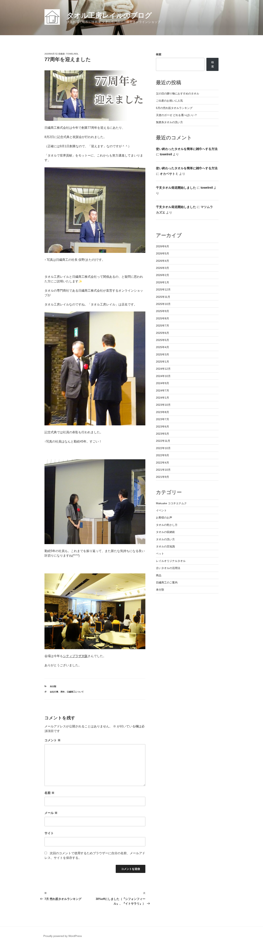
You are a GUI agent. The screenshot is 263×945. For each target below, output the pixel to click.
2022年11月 (163, 440)
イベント (161, 510)
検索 (158, 54)
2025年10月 (163, 303)
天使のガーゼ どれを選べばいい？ (176, 115)
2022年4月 (162, 462)
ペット (160, 553)
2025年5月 (162, 340)
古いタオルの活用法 (168, 568)
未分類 (53, 686)
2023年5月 (162, 433)
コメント (52, 740)
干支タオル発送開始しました (176, 187)
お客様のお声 (164, 517)
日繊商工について (75, 692)
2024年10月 (163, 376)
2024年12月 (163, 368)
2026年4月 (162, 260)
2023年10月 (163, 404)
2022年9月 (162, 455)
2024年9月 (162, 383)
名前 (49, 792)
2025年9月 (162, 311)
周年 (62, 692)
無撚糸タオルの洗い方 (169, 122)
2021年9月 (162, 476)
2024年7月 (162, 390)
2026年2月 (162, 275)
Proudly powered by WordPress (62, 935)
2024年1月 (162, 397)
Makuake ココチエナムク (171, 503)
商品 (158, 575)
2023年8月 (162, 412)
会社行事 (54, 692)
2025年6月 (162, 332)
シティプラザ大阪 (75, 656)
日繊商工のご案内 (167, 582)
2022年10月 (163, 448)
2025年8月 (162, 318)
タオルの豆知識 (165, 546)
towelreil (72, 54)
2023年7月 (162, 419)
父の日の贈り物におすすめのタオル (177, 93)
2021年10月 (163, 469)
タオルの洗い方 (165, 539)
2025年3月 (162, 354)
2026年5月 (162, 253)
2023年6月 (162, 426)
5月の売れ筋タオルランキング (174, 107)
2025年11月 (163, 296)
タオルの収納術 (165, 532)
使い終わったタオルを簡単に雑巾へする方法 (187, 149)
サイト (49, 833)
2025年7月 (162, 325)
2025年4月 (162, 347)
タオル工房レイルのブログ (109, 15)
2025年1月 (162, 361)
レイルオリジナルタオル (171, 560)
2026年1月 (162, 282)
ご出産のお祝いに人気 (169, 100)
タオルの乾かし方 (167, 524)
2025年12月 (163, 289)
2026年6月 (162, 246)
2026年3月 (162, 267)
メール (51, 813)
